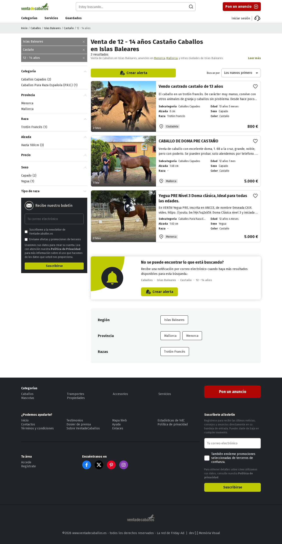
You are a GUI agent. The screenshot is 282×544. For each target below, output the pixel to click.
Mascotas (27, 398)
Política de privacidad (173, 424)
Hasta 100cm (32, 145)
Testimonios (75, 420)
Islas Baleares (52, 28)
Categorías (29, 18)
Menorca (159, 58)
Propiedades (76, 398)
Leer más (254, 58)
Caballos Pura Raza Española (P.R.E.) (48, 85)
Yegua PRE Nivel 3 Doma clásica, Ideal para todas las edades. (203, 198)
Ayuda (116, 424)
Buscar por (213, 73)
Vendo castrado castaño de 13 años (191, 86)
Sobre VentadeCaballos (83, 428)
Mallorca (172, 58)
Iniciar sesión (241, 18)
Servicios (51, 18)
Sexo (24, 167)
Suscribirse (54, 266)
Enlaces (117, 428)
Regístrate (28, 466)
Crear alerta (136, 73)
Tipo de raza (30, 191)
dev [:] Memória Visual (204, 533)
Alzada (26, 137)
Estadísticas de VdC (171, 420)
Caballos (36, 28)
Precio (26, 155)
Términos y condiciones (37, 428)
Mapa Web (119, 420)
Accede (26, 462)
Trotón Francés (174, 352)
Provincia (28, 95)
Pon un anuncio (238, 6)
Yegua (27, 181)
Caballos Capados (35, 79)
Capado (28, 175)
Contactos (28, 424)
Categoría (28, 71)
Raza (24, 119)
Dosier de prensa (79, 424)
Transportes (75, 394)
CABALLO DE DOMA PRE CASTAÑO (188, 141)
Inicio (24, 28)
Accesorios (120, 394)
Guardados (73, 18)
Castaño (69, 28)
